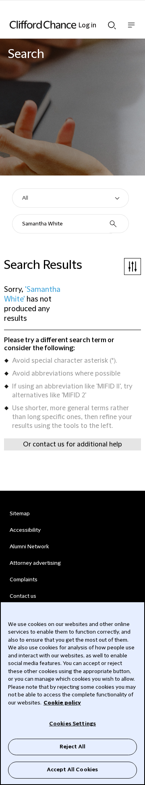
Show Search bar (112, 23)
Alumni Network (29, 546)
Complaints (23, 579)
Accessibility (25, 530)
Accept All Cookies (72, 769)
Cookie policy (62, 703)
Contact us (23, 596)
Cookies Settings (72, 724)
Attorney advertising (35, 563)
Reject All (72, 747)
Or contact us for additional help (72, 444)
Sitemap (20, 513)
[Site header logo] (60, 25)
